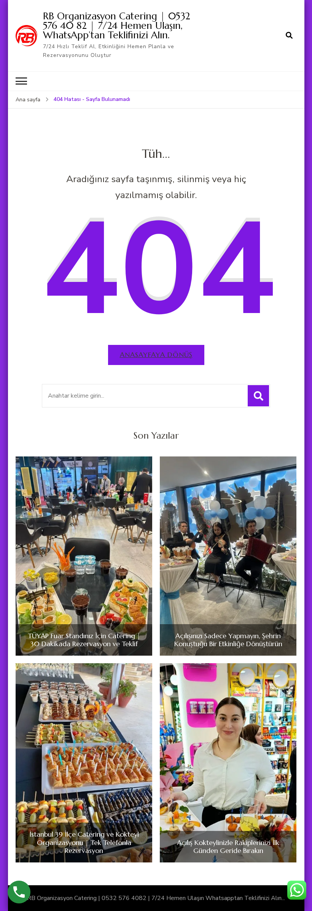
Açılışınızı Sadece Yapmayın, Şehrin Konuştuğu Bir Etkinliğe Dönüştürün (228, 640)
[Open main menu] (21, 81)
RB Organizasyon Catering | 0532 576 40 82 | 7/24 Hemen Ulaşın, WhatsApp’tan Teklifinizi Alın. (116, 25)
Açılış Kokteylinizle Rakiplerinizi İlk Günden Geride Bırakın (228, 847)
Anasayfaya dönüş (156, 354)
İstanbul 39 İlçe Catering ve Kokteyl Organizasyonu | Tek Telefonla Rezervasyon (84, 842)
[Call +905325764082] (19, 892)
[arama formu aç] (289, 35)
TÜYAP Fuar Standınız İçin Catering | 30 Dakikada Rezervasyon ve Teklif (84, 640)
